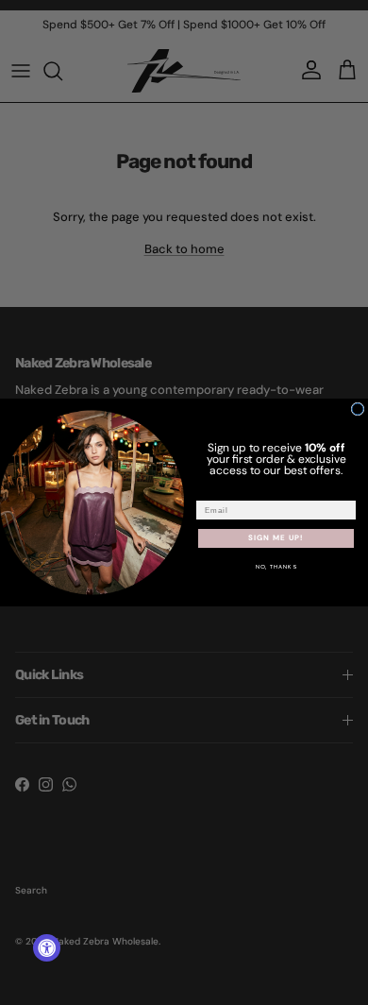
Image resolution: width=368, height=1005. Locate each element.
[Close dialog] (357, 409)
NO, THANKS (276, 567)
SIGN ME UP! (276, 538)
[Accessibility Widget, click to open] (46, 948)
